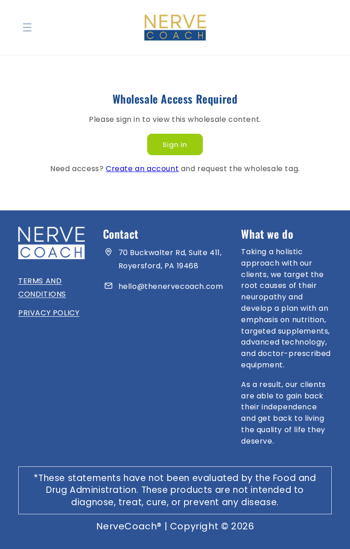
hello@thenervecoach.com (170, 286)
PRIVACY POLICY (48, 313)
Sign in (175, 144)
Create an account (142, 168)
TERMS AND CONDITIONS (42, 287)
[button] (27, 27)
